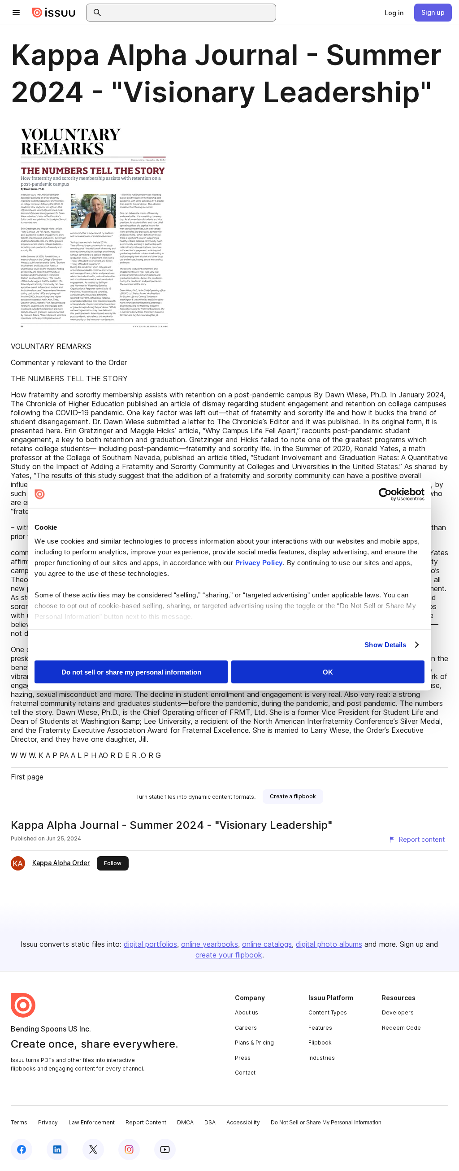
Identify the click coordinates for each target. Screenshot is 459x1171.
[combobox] (189, 12)
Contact (245, 1072)
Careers (246, 1027)
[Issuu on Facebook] (21, 1149)
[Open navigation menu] (16, 13)
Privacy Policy (259, 562)
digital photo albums (329, 944)
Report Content (146, 1122)
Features (320, 1027)
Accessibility (243, 1122)
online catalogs (267, 944)
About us (246, 1012)
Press (243, 1057)
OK (328, 671)
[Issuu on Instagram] (129, 1149)
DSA (210, 1122)
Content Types (327, 1012)
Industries (321, 1057)
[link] (394, 13)
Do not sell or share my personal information (131, 671)
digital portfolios (150, 944)
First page (27, 776)
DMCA (185, 1122)
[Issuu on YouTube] (165, 1149)
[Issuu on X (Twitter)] (93, 1149)
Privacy (48, 1122)
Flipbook (320, 1042)
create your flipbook (228, 954)
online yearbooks (209, 944)
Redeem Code (401, 1027)
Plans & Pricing (254, 1042)
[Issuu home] (54, 12)
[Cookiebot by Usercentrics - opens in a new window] (385, 494)
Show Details (385, 645)
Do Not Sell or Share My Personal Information (326, 1122)
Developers (398, 1012)
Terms (19, 1122)
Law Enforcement (92, 1122)
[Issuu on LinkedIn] (57, 1149)
